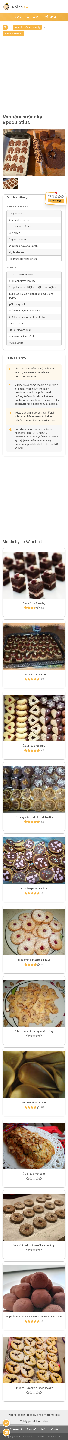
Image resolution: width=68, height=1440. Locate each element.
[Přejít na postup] (6, 1432)
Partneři (31, 1429)
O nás (54, 1429)
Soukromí (16, 1429)
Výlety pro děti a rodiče (34, 1421)
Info (43, 1429)
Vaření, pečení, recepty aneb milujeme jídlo (34, 1414)
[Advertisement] (34, 75)
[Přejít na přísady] (6, 1423)
